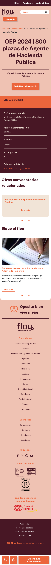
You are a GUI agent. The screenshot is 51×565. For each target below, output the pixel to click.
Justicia (25, 374)
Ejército (25, 358)
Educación (25, 363)
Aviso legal (24, 524)
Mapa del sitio (25, 535)
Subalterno (25, 394)
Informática (25, 409)
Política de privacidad (24, 532)
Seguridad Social (25, 389)
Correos (25, 348)
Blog (16, 3)
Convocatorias (17, 28)
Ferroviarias (25, 379)
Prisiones (25, 404)
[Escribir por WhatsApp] (13, 560)
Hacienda (25, 369)
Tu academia (25, 425)
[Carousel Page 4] (29, 220)
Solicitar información (25, 86)
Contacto (28, 3)
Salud (25, 384)
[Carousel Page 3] (26, 220)
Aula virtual (42, 3)
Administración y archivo (25, 343)
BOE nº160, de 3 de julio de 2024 (18, 168)
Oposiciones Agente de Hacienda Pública (25, 74)
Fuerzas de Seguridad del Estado (25, 353)
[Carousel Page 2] (24, 220)
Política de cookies (24, 528)
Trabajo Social (25, 399)
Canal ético (26, 435)
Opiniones (25, 440)
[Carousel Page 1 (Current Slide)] (22, 220)
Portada (5, 28)
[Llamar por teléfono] (5, 560)
